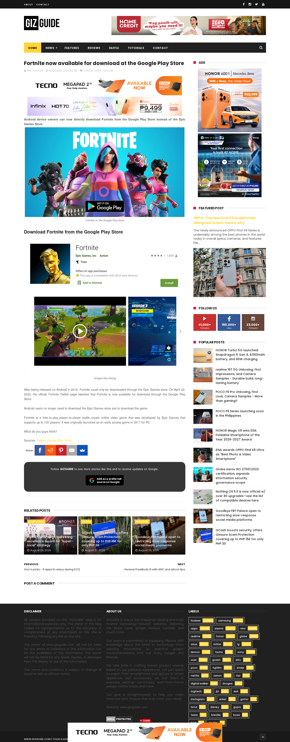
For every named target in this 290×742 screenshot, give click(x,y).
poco (194, 668)
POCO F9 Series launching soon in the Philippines (240, 413)
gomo (244, 699)
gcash (86, 521)
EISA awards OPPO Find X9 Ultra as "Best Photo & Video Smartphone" (240, 454)
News (50, 48)
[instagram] (250, 4)
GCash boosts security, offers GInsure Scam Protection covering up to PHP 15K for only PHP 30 (105, 539)
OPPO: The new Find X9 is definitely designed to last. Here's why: (224, 220)
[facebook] (243, 4)
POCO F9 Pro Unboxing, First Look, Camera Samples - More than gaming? (239, 396)
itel (238, 675)
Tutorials (136, 48)
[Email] (71, 450)
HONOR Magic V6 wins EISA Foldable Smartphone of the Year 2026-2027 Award (238, 435)
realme (195, 636)
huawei (195, 620)
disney (214, 707)
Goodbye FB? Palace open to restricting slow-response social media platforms (157, 541)
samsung (224, 620)
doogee (227, 683)
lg (238, 644)
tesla (194, 715)
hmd (194, 707)
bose (236, 715)
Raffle (114, 48)
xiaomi (219, 628)
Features (72, 48)
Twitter (41, 440)
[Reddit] (50, 450)
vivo (243, 628)
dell (236, 691)
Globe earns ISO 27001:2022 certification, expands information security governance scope (237, 476)
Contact (42, 4)
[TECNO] (145, 732)
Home (32, 48)
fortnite (88, 70)
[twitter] (256, 4)
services (108, 70)
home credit (36, 521)
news (97, 70)
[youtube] (263, 4)
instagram (198, 699)
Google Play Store (59, 440)
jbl (217, 691)
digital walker (199, 683)
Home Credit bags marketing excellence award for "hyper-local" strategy (50, 541)
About (28, 4)
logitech (196, 691)
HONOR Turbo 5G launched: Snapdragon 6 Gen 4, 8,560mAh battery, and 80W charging (240, 354)
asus (194, 644)
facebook (142, 521)
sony (241, 652)
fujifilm (217, 668)
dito (238, 660)
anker (222, 699)
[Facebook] (40, 450)
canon (217, 675)
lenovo (195, 652)
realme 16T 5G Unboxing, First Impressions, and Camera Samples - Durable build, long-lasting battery (239, 376)
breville (216, 715)
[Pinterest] (61, 450)
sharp (240, 668)
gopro (237, 707)
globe (243, 636)
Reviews (94, 48)
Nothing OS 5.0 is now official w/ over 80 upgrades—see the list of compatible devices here (240, 496)
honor (220, 636)
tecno (219, 652)
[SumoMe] (82, 450)
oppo (194, 628)
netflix (195, 675)
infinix (217, 644)
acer (194, 660)
